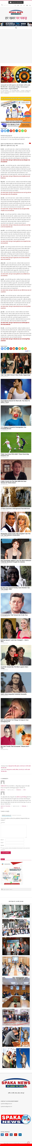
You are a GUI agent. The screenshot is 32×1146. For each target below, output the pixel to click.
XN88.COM (3, 786)
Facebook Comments (16, 815)
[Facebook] (2, 130)
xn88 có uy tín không (21, 796)
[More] (25, 130)
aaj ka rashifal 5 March (10, 91)
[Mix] (19, 130)
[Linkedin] (8, 130)
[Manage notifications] (28, 1143)
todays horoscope (20, 91)
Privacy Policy (6, 1143)
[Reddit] (14, 130)
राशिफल (18, 90)
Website (2, 845)
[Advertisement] (16, 46)
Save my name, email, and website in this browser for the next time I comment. (15, 848)
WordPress (26, 1143)
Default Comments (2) (6, 815)
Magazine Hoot (17, 1143)
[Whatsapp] (22, 130)
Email (2, 842)
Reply (24, 789)
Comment (3, 823)
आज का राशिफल (14, 90)
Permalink (18, 789)
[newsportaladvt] (16, 97)
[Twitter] (5, 130)
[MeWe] (16, 130)
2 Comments (6, 93)
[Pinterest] (11, 130)
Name (2, 839)
